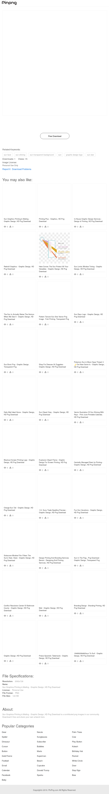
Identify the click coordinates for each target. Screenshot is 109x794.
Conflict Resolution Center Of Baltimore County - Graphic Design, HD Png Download (19, 608)
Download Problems (21, 169)
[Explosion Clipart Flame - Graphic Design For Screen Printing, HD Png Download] (54, 456)
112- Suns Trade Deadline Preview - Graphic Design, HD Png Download (52, 511)
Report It (6, 169)
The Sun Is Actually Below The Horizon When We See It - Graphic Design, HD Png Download (19, 316)
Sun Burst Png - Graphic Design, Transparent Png (16, 365)
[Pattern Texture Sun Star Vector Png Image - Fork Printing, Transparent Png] (54, 312)
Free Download (54, 136)
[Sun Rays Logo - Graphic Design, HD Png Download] (89, 310)
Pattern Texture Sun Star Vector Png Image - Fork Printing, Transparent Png (54, 317)
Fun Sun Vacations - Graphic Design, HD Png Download (88, 511)
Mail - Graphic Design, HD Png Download (51, 609)
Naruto (40, 732)
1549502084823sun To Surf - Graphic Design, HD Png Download (88, 654)
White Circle (77, 760)
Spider (4, 736)
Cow (74, 736)
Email (4, 765)
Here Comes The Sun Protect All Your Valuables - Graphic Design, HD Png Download (53, 268)
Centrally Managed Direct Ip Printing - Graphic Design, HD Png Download (88, 463)
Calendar (6, 770)
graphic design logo (74, 154)
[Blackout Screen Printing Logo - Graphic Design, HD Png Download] (19, 456)
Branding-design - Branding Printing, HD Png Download (89, 606)
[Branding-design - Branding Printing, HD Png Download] (89, 601)
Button (4, 751)
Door (74, 765)
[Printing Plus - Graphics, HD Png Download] (54, 215)
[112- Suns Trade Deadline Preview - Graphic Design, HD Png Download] (54, 506)
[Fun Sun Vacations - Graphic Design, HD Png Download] (89, 506)
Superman (41, 755)
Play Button (77, 741)
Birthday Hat (77, 751)
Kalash (75, 746)
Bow (74, 775)
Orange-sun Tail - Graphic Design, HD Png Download (18, 508)
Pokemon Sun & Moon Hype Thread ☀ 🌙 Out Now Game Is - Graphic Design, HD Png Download (89, 364)
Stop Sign (76, 770)
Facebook (6, 775)
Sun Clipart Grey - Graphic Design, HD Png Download (54, 413)
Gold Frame (7, 755)
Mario (39, 751)
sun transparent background (42, 154)
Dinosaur (6, 741)
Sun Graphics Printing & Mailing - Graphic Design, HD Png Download (17, 220)
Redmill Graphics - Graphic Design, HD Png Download (19, 267)
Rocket (75, 755)
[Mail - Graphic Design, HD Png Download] (54, 604)
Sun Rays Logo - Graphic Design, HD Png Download (88, 315)
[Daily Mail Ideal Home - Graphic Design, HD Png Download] (19, 408)
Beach (40, 760)
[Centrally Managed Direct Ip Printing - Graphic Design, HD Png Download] (89, 458)
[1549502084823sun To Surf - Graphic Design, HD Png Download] (89, 649)
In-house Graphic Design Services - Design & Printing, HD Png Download (88, 220)
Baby (4, 779)
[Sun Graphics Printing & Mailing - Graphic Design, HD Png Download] (19, 215)
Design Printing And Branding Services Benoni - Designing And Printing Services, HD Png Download (54, 560)
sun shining (20, 154)
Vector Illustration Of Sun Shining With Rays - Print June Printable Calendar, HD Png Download (89, 414)
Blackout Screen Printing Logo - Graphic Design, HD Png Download (19, 461)
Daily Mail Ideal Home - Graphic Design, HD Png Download (19, 413)
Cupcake (41, 765)
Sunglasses (42, 736)
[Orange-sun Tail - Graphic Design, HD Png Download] (19, 504)
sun (59, 154)
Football (5, 760)
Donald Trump (43, 770)
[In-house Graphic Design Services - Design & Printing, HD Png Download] (89, 215)
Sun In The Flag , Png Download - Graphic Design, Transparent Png (87, 559)
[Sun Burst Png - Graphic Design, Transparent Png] (19, 360)
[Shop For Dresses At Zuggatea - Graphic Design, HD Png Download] (54, 360)
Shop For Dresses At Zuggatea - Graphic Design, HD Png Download (52, 365)
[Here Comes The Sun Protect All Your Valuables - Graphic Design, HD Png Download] (54, 262)
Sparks (40, 775)
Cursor (5, 746)
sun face (7, 154)
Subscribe (41, 741)
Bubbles (40, 746)
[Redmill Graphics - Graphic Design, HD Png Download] (19, 262)
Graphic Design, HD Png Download (17, 655)
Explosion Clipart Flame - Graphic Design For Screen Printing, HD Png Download (53, 462)
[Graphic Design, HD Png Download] (19, 652)
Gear (4, 732)
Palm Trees (77, 732)
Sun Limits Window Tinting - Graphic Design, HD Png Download (88, 267)
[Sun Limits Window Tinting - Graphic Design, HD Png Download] (89, 262)
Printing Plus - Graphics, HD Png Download (51, 220)
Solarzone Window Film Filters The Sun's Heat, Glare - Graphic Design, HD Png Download (19, 557)
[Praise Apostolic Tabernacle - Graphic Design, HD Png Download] (54, 652)
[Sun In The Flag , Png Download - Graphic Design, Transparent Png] (89, 554)
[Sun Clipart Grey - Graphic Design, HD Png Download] (54, 408)
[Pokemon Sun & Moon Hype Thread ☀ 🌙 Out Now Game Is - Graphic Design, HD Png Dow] (89, 358)
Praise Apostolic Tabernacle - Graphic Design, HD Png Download (53, 656)
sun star (90, 154)
